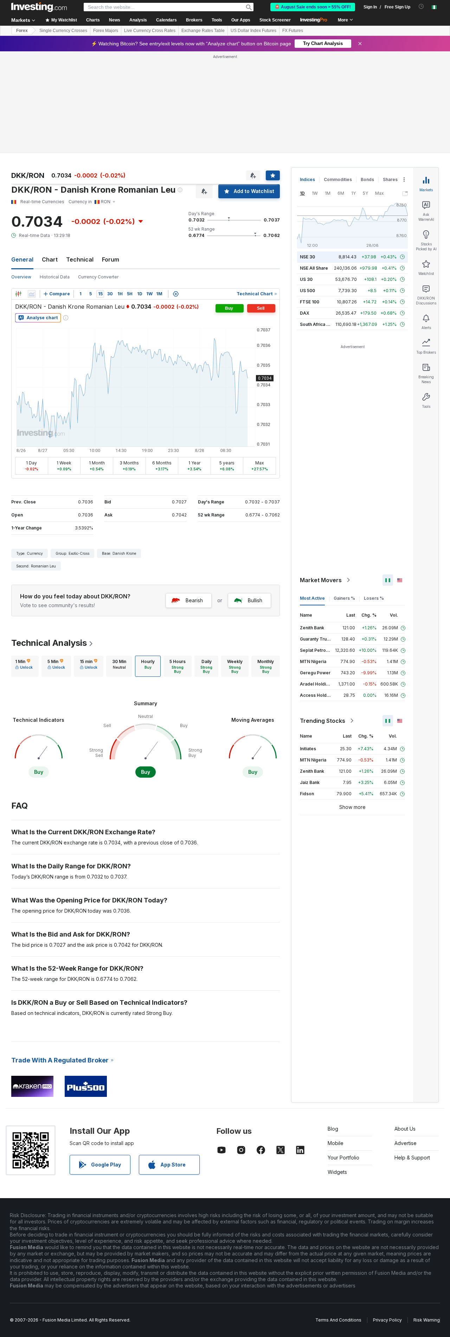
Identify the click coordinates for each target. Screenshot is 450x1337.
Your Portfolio (343, 1158)
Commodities (338, 179)
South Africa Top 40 (320, 324)
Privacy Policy (387, 1320)
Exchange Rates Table (203, 30)
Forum (110, 259)
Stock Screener (275, 20)
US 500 (307, 290)
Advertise (405, 1143)
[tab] (24, 666)
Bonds (367, 179)
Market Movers (321, 580)
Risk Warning (426, 1320)
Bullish (255, 600)
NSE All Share (314, 268)
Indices (307, 179)
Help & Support (412, 1158)
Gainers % (344, 598)
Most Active (312, 598)
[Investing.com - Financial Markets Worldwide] (39, 7)
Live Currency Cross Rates (149, 30)
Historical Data (55, 276)
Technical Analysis (49, 643)
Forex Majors (105, 30)
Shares (390, 179)
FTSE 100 (309, 301)
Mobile (335, 1143)
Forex (22, 30)
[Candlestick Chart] (18, 294)
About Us (405, 1129)
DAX (304, 313)
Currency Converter (98, 276)
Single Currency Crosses (63, 30)
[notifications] (421, 6)
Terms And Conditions (338, 1320)
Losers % (374, 598)
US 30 (306, 279)
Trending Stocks (322, 720)
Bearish (194, 600)
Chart (50, 259)
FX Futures (292, 30)
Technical (80, 259)
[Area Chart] (32, 294)
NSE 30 (307, 256)
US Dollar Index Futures (253, 30)
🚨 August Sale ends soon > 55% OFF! (313, 7)
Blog (333, 1129)
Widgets (337, 1172)
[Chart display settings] (176, 294)
